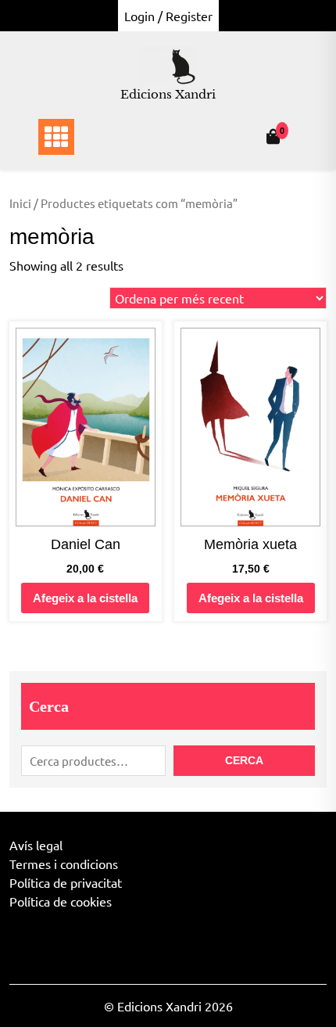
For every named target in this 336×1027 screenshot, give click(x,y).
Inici (20, 203)
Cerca (49, 706)
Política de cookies (60, 901)
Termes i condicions (63, 863)
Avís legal (36, 845)
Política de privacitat (65, 882)
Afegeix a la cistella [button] (85, 598)
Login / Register (168, 15)
